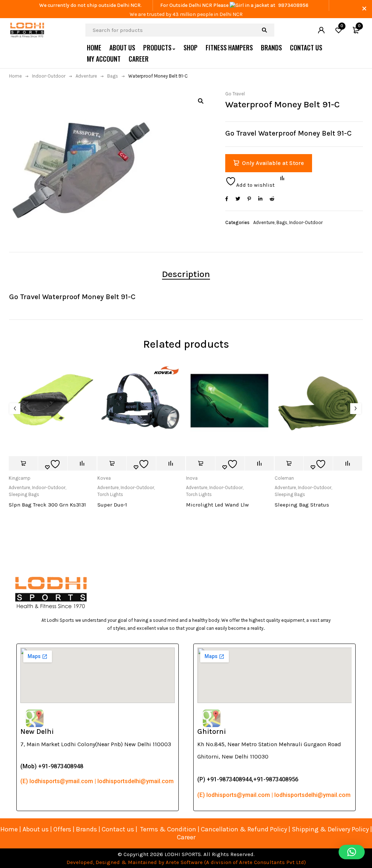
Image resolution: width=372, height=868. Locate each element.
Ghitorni (211, 731)
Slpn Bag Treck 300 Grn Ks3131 (47, 504)
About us (36, 829)
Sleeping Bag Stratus (302, 504)
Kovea (104, 478)
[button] (200, 100)
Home (15, 76)
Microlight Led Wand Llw (217, 504)
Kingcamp (20, 478)
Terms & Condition (168, 829)
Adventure (86, 76)
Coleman (284, 478)
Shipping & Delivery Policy (330, 829)
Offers (62, 829)
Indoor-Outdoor (48, 76)
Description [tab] (186, 274)
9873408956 (293, 5)
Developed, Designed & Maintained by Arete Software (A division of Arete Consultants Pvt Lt (183, 862)
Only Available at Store (273, 163)
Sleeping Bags (24, 494)
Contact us (118, 829)
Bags (112, 76)
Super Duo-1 (112, 504)
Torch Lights (110, 494)
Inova (192, 478)
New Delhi (37, 731)
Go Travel (235, 93)
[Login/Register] (321, 30)
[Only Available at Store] (23, 463)
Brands (87, 829)
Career (186, 837)
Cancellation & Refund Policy (244, 829)
